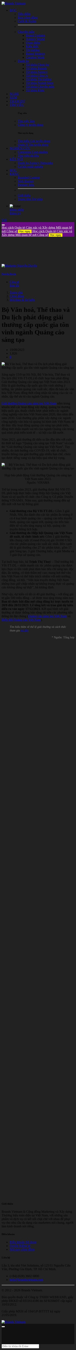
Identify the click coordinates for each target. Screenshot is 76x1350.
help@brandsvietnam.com (26, 1279)
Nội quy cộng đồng (22, 1249)
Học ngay (24, 231)
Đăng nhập (17, 209)
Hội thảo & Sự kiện (22, 300)
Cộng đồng (17, 296)
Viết (4, 220)
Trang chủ (16, 292)
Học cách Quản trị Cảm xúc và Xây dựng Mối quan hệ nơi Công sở (37, 233)
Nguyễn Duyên (9, 274)
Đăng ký (15, 213)
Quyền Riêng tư (20, 1245)
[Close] (3, 225)
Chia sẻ (14, 282)
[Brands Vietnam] (14, 3)
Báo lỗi (14, 285)
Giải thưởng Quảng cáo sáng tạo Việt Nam (29, 403)
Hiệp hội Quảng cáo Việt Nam (21, 619)
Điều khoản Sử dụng (23, 1242)
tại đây (24, 630)
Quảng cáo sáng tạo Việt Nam (47, 616)
